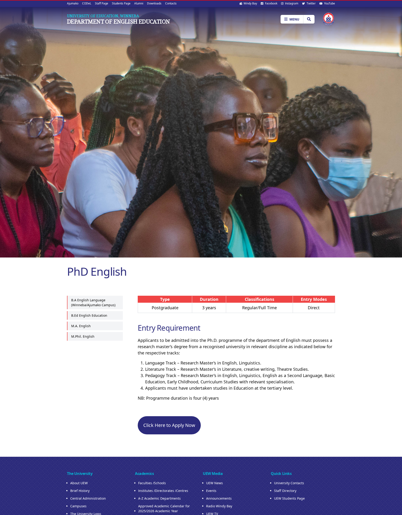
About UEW (79, 483)
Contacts (171, 3)
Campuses (78, 506)
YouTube (329, 3)
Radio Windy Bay (219, 506)
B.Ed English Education (89, 315)
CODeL (86, 3)
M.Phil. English (82, 336)
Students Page (121, 3)
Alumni (138, 3)
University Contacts (289, 483)
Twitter (311, 3)
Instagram (291, 3)
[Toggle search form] (309, 19)
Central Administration (88, 498)
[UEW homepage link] (328, 19)
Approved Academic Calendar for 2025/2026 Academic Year (164, 508)
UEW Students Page (289, 498)
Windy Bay (250, 3)
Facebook (270, 3)
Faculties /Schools (152, 483)
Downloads (154, 3)
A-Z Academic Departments (159, 498)
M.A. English (81, 326)
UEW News (214, 483)
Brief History (80, 490)
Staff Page (101, 3)
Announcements (219, 498)
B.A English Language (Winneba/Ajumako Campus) (93, 302)
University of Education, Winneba (103, 16)
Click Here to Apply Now (169, 425)
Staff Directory (285, 490)
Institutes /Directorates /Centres (163, 490)
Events (211, 490)
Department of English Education (118, 21)
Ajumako (72, 3)
